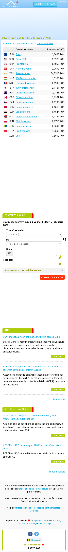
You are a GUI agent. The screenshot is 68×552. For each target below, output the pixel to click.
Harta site (28, 508)
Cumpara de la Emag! (27, 523)
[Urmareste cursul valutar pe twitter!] (36, 534)
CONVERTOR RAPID (46, 4)
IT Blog (58, 520)
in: (7, 239)
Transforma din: (15, 230)
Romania (36, 540)
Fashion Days (44, 523)
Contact (18, 508)
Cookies (34, 511)
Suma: (9, 249)
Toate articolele (57, 471)
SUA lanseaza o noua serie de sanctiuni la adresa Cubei (31, 337)
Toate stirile (59, 399)
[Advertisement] (34, 23)
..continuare (58, 356)
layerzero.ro (39, 520)
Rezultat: (8, 260)
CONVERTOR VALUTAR (52, 277)
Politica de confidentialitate (47, 508)
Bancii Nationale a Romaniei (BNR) (33, 489)
